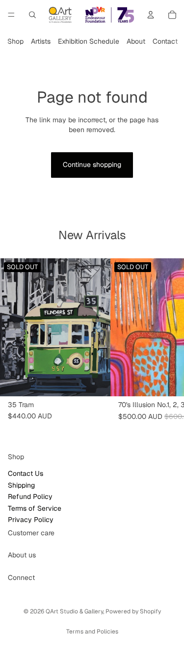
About (136, 41)
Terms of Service (34, 508)
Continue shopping (92, 164)
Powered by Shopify (133, 611)
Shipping (21, 485)
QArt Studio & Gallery (74, 611)
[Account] (150, 15)
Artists (41, 41)
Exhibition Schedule (88, 41)
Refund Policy (30, 496)
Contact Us (25, 473)
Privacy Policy (30, 519)
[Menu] (11, 14)
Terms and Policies (92, 631)
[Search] (32, 15)
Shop (15, 41)
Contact (165, 41)
